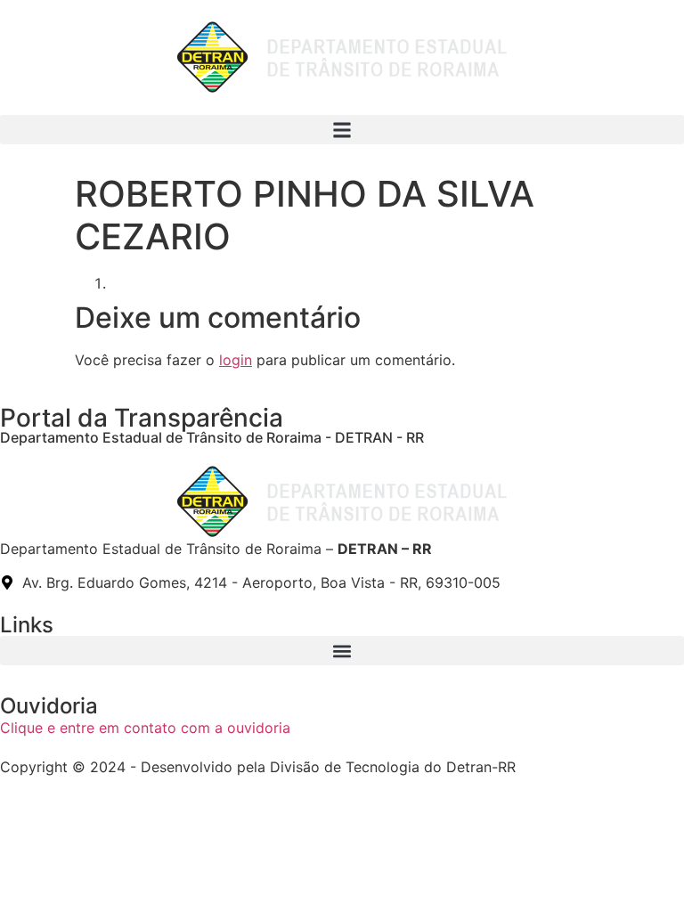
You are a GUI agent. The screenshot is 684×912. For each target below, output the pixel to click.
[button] (342, 129)
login (235, 360)
